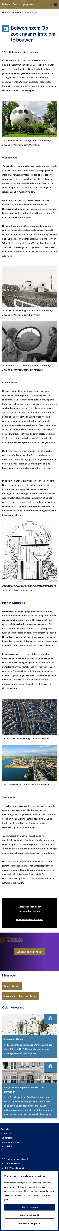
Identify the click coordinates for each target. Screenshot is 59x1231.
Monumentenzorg (10, 1142)
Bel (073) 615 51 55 (14, 1167)
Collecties (6, 1133)
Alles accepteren (29, 1207)
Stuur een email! (13, 1163)
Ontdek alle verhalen (29, 951)
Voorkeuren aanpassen (29, 1223)
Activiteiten (7, 1146)
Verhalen (5, 1129)
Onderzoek (6, 1137)
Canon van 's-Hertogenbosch (20, 996)
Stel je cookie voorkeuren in (29, 919)
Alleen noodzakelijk (29, 1215)
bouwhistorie (11, 986)
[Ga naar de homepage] (16, 4)
